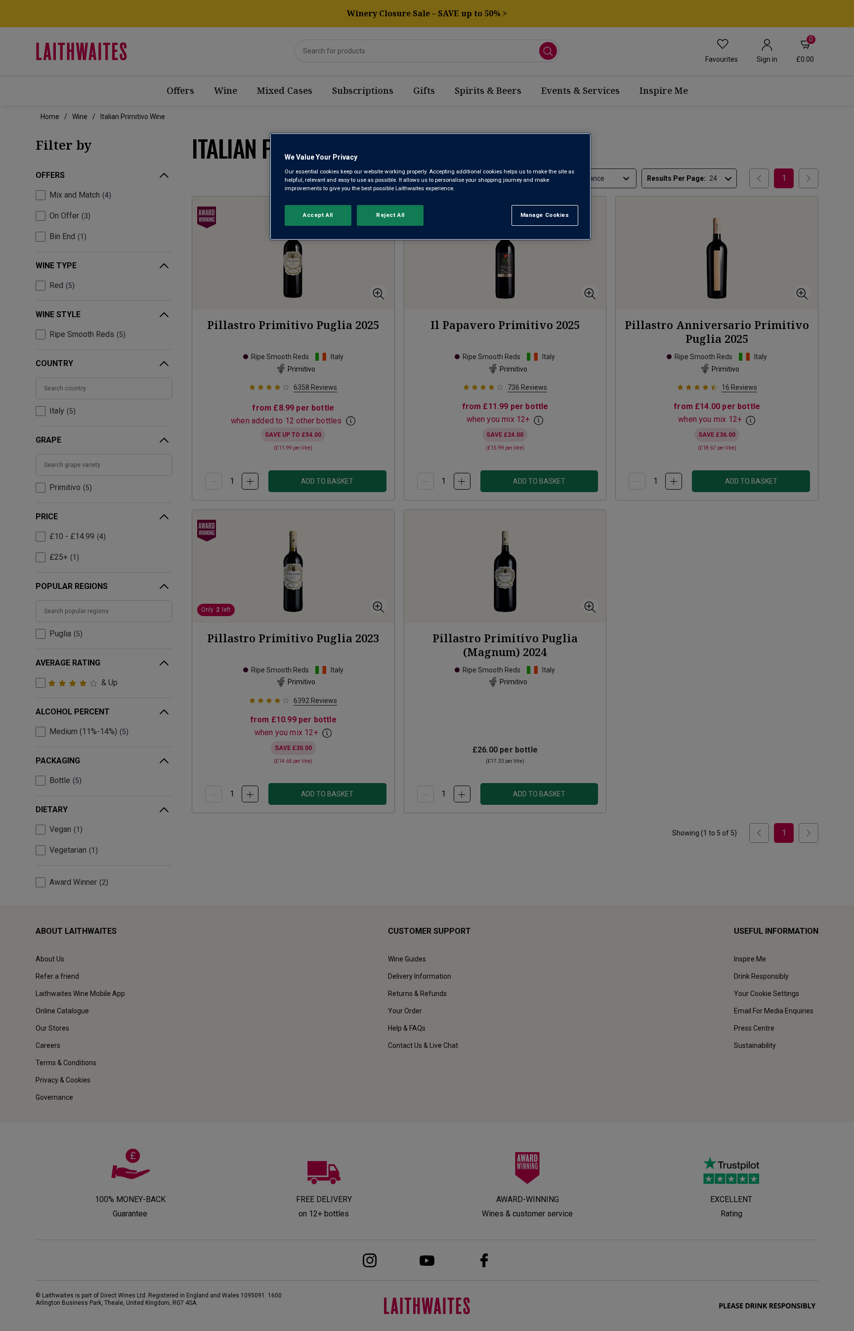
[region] (430, 186)
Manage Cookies (544, 214)
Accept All (318, 214)
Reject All (390, 214)
